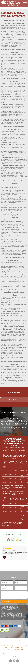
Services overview (22, 645)
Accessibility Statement (18, 649)
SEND (21, 601)
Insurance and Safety (8, 649)
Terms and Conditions (7, 642)
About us (7, 640)
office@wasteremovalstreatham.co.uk (14, 614)
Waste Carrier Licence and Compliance (9, 645)
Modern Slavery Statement (18, 642)
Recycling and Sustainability (13, 643)
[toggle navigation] (25, 2)
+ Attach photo (7, 601)
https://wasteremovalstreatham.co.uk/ (13, 615)
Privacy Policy (19, 640)
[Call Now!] (14, 5)
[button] (3, 555)
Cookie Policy (12, 640)
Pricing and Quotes (18, 647)
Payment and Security (9, 647)
